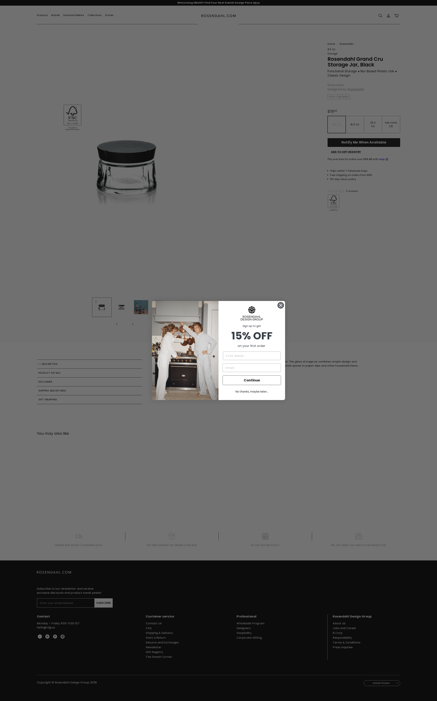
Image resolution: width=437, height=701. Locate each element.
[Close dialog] (281, 305)
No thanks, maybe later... (251, 392)
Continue (252, 380)
